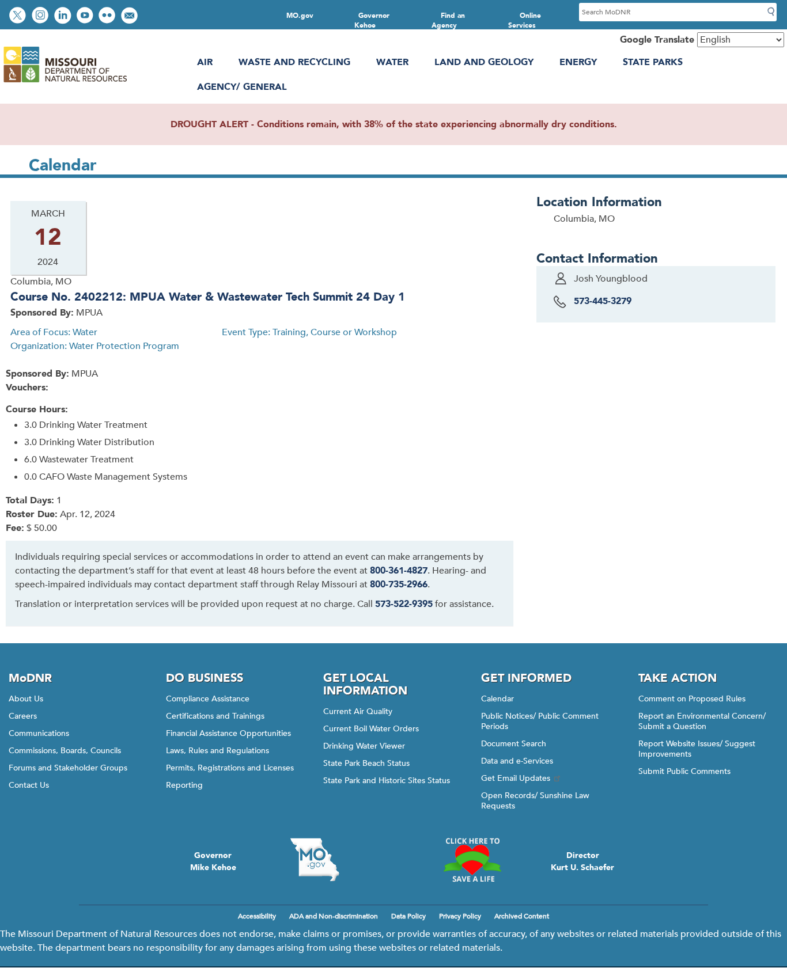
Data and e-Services (517, 761)
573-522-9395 (404, 604)
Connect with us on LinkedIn (64, 16)
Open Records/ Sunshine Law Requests (535, 800)
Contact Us (29, 785)
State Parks (653, 62)
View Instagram (41, 16)
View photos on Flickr (108, 16)
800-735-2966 (398, 584)
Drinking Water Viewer (364, 746)
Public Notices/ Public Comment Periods (540, 721)
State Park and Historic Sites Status (386, 780)
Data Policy (408, 916)
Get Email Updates (515, 778)
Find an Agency (448, 20)
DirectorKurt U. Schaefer (582, 861)
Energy (578, 62)
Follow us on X (19, 16)
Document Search (513, 743)
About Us (26, 698)
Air (205, 62)
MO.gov (299, 15)
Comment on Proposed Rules (692, 698)
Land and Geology (484, 62)
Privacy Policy (460, 916)
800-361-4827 (398, 570)
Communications (39, 733)
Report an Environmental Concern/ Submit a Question (702, 721)
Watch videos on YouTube (86, 16)
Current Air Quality (357, 711)
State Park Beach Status (366, 763)
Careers (23, 716)
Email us (130, 16)
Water (392, 62)
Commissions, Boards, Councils (65, 750)
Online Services (525, 20)
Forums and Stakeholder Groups (68, 767)
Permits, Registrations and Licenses (230, 767)
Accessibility (257, 916)
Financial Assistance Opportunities (228, 733)
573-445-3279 (602, 301)
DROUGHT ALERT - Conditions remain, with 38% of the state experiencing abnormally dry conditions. (394, 124)
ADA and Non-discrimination (333, 916)
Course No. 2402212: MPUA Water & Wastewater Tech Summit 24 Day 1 (207, 297)
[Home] (65, 82)
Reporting (184, 785)
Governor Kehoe (371, 20)
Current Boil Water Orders (371, 728)
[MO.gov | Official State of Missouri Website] (315, 859)
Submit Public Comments (684, 771)
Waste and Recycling (294, 62)
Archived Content (521, 916)
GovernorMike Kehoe (213, 861)
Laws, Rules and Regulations (217, 750)
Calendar (497, 698)
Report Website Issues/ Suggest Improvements (696, 749)
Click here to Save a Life (472, 859)
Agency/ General (242, 87)
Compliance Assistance (207, 698)
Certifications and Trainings (215, 716)
